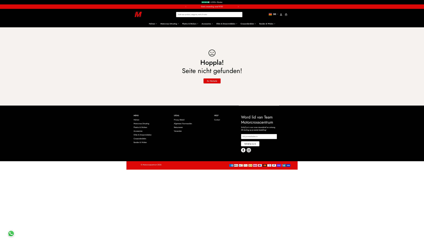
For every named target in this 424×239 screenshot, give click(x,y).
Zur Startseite (212, 81)
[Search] (223, 14)
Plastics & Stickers (189, 23)
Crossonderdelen (247, 23)
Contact (217, 120)
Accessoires (206, 23)
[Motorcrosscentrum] (138, 14)
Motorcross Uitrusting (168, 23)
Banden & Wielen (266, 23)
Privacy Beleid (179, 120)
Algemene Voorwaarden (183, 123)
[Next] (238, 6)
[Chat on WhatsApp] (11, 233)
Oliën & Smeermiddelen (225, 23)
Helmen (152, 23)
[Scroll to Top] (419, 226)
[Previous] (185, 6)
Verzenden (178, 131)
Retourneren (178, 127)
